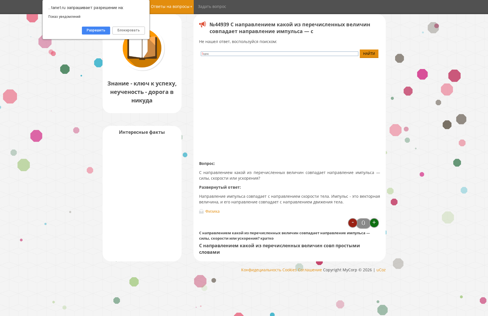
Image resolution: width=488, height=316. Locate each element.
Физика (212, 211)
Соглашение (310, 269)
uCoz (381, 269)
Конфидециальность (261, 269)
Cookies (289, 269)
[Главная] (142, 70)
